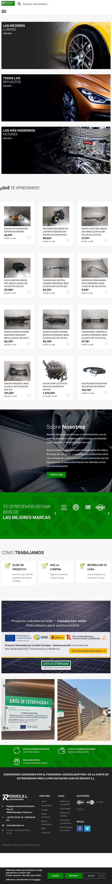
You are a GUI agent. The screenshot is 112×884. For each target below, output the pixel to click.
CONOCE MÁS (56, 474)
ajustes (37, 879)
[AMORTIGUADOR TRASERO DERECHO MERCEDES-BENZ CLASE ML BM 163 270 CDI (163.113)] (56, 319)
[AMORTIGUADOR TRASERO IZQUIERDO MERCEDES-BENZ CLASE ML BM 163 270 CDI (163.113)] (17, 319)
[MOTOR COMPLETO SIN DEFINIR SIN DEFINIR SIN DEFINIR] (56, 371)
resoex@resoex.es (15, 825)
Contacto (45, 832)
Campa (44, 809)
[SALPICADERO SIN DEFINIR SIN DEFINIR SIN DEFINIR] (95, 371)
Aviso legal (65, 808)
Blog (43, 828)
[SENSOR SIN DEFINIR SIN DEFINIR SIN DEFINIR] (17, 216)
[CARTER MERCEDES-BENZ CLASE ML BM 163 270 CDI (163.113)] (17, 371)
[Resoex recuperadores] (8, 3)
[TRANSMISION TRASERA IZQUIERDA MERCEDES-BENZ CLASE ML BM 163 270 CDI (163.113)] (95, 319)
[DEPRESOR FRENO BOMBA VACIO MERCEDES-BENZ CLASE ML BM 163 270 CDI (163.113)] (95, 268)
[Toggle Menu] (3, 12)
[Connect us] (80, 828)
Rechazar (73, 875)
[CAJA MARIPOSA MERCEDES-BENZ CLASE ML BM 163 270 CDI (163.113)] (17, 268)
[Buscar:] (62, 4)
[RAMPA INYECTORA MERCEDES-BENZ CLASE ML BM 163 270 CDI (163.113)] (95, 216)
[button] (55, 513)
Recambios (46, 805)
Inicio (43, 801)
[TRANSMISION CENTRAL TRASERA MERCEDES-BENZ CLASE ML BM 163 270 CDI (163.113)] (56, 268)
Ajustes (91, 875)
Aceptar (55, 875)
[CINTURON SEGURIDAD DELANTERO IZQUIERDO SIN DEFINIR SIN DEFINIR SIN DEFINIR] (56, 216)
